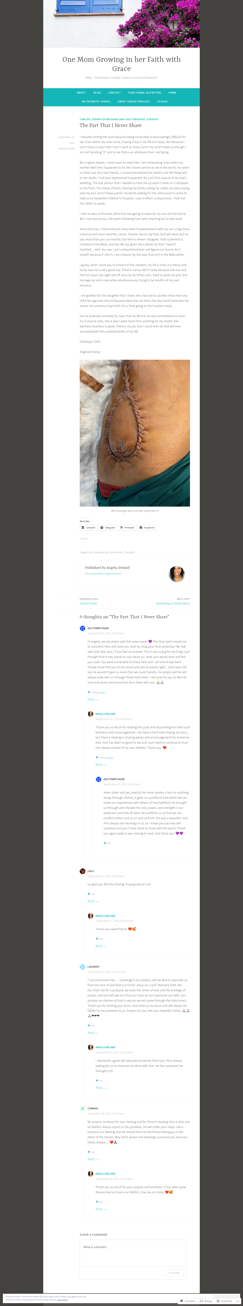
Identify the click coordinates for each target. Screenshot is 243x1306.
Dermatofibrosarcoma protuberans (118, 119)
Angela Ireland (66, 148)
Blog (97, 92)
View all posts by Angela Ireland (103, 573)
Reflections (116, 552)
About (81, 92)
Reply (91, 699)
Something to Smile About (173, 601)
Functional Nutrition (144, 92)
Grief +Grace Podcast (134, 101)
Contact (114, 92)
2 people (109, 757)
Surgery (152, 119)
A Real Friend (89, 601)
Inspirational (101, 552)
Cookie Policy (62, 1299)
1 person (101, 692)
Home (172, 92)
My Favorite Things (96, 101)
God (90, 552)
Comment (174, 1272)
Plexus (162, 101)
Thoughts (129, 552)
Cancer (85, 119)
